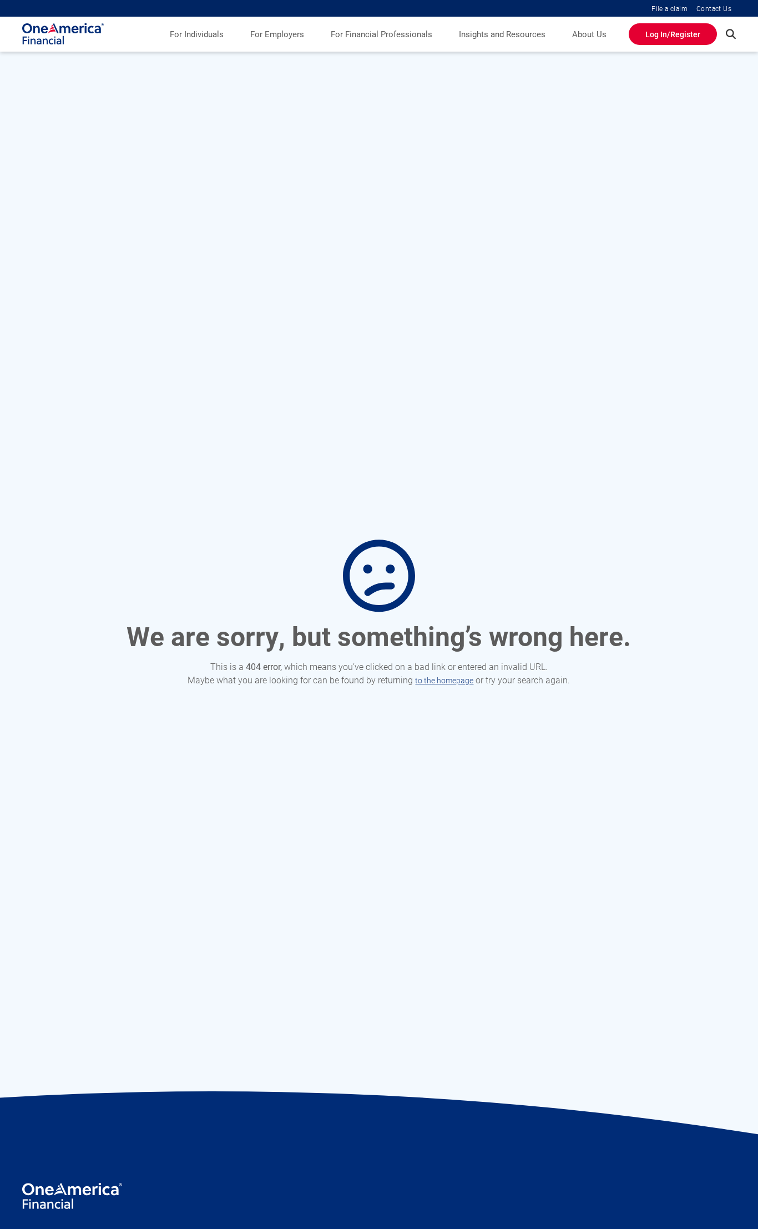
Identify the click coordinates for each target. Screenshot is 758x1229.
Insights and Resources (502, 33)
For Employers (277, 33)
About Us (589, 33)
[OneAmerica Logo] (72, 1199)
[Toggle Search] (731, 34)
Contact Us (713, 8)
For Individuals (197, 33)
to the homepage (444, 680)
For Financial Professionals (381, 33)
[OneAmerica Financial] (63, 33)
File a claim (669, 8)
